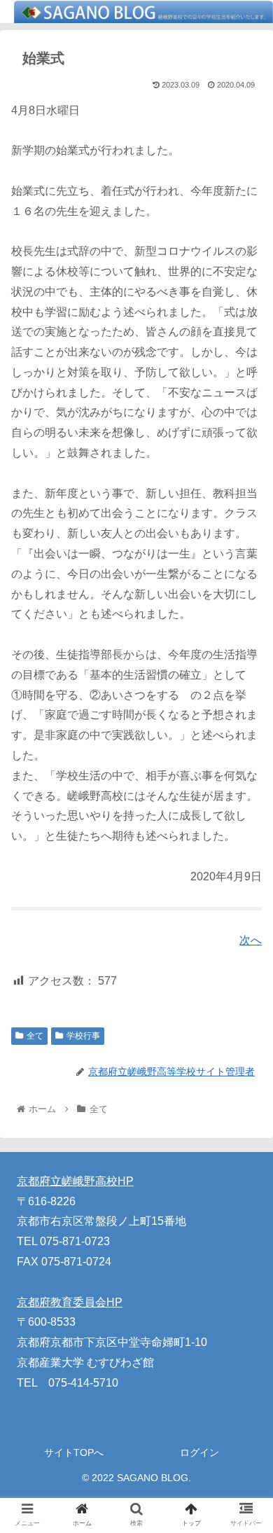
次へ (250, 940)
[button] (245, 1265)
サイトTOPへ (74, 1452)
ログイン (199, 1452)
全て (35, 1036)
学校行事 (83, 1036)
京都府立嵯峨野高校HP (75, 1181)
